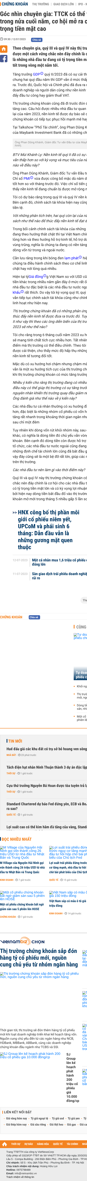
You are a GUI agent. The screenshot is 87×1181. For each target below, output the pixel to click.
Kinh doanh (6, 879)
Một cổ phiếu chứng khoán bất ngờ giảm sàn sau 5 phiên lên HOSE (22, 907)
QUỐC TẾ (58, 1144)
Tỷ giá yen (74, 1118)
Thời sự (11, 773)
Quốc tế (11, 814)
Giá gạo (71, 1124)
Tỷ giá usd (58, 1118)
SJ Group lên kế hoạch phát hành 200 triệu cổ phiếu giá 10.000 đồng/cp (72, 1077)
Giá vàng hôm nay (16, 1118)
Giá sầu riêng (38, 1124)
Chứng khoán (15, 4)
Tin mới (15, 741)
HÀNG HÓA (43, 1144)
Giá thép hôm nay (16, 1124)
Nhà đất (11, 755)
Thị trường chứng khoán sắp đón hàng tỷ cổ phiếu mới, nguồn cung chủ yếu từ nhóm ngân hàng (39, 958)
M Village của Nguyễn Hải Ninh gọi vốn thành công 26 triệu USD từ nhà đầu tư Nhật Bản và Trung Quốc (22, 867)
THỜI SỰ (15, 1144)
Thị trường (40, 4)
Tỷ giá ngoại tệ (39, 1118)
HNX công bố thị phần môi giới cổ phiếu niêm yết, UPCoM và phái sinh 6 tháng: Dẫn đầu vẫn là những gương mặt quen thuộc (48, 530)
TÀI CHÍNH (72, 1144)
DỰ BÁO (28, 1144)
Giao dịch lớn (63, 4)
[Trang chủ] (3, 49)
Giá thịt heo (56, 1124)
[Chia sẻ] (3, 58)
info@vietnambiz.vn (26, 1173)
